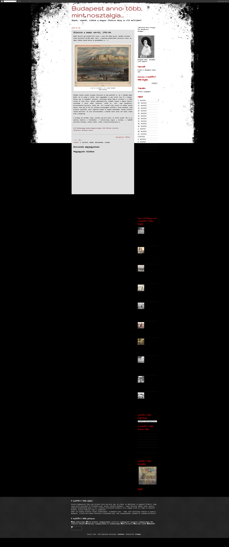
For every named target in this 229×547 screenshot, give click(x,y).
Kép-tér (140, 435)
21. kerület (142, 134)
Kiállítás (148, 181)
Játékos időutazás (143, 172)
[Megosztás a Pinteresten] (81, 140)
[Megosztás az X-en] (78, 140)
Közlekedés (99, 142)
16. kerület (142, 118)
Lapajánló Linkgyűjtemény (140, 522)
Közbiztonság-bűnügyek (146, 185)
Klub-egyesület (143, 183)
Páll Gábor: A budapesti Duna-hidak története (147, 455)
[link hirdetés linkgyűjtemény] (98, 522)
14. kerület (142, 113)
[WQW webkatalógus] (78, 522)
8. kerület (142, 149)
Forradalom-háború (144, 161)
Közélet (148, 190)
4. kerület (142, 139)
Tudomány (140, 208)
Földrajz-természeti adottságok (147, 164)
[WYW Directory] (127, 524)
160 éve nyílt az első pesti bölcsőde (150, 358)
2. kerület (142, 129)
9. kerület (142, 152)
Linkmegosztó (125, 522)
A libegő (148, 376)
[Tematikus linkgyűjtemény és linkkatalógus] (103, 524)
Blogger (138, 534)
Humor (139, 168)
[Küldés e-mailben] (74, 140)
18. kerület (142, 123)
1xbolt (140, 446)
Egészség (142, 157)
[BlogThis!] (76, 140)
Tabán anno (142, 438)
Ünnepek (147, 213)
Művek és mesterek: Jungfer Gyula (150, 287)
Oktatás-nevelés (145, 197)
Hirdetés (151, 166)
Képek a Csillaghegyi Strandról (150, 229)
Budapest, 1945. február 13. (151, 304)
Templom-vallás (143, 206)
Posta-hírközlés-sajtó (145, 198)
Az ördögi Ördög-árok (149, 340)
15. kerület (142, 116)
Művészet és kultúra (147, 193)
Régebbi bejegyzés (124, 198)
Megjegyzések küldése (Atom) (94, 202)
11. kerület (142, 105)
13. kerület (142, 111)
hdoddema (121, 534)
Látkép (107, 142)
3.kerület (141, 136)
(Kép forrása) (103, 89)
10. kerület (142, 103)
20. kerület (142, 131)
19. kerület (142, 126)
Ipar (150, 168)
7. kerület (142, 147)
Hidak (92, 142)
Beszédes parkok (144, 440)
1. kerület (84, 142)
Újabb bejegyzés (80, 198)
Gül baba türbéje (148, 248)
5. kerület (142, 142)
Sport (140, 200)
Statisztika (153, 200)
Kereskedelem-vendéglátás (146, 177)
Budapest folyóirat (145, 433)
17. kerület (142, 121)
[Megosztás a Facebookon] (79, 140)
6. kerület (142, 144)
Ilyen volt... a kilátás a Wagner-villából (151, 267)
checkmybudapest (144, 443)
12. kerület (142, 108)
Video (154, 210)
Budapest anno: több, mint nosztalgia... (107, 11)
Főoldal (102, 198)
